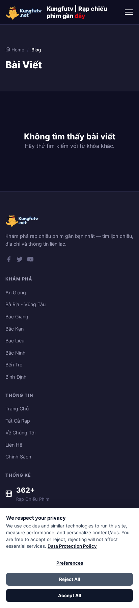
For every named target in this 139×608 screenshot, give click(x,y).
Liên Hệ (13, 445)
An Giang (15, 292)
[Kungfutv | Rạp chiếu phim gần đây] (24, 12)
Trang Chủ (17, 408)
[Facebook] (8, 260)
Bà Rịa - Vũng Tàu (25, 304)
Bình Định (16, 377)
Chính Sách (18, 456)
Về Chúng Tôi (20, 432)
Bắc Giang (16, 316)
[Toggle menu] (129, 12)
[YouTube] (30, 260)
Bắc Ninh (15, 353)
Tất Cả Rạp (17, 421)
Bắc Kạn (14, 329)
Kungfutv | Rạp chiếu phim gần (77, 12)
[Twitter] (19, 260)
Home (17, 49)
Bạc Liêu (14, 340)
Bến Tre (13, 364)
